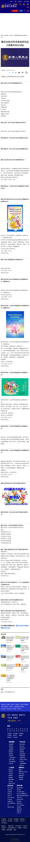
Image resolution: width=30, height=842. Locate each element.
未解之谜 (11, 769)
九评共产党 (19, 797)
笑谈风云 (11, 771)
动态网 (25, 827)
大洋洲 (21, 704)
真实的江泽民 (20, 799)
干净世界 (25, 826)
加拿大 (13, 704)
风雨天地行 (19, 803)
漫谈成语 (11, 777)
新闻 (8, 726)
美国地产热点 (12, 783)
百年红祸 (19, 801)
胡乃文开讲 (21, 773)
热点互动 (22, 746)
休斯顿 (26, 704)
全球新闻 (11, 744)
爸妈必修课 (11, 779)
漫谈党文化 (19, 809)
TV (21, 10)
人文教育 (11, 767)
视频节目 (22, 715)
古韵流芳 (11, 773)
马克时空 (22, 761)
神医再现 (21, 777)
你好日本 (10, 789)
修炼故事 (19, 810)
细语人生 (22, 765)
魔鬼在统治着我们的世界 (23, 795)
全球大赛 (15, 737)
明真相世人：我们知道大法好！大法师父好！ (10, 647)
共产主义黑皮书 (20, 805)
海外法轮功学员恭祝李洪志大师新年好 (25, 658)
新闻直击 (11, 751)
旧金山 (6, 706)
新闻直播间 (15, 10)
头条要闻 (9, 733)
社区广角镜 (11, 759)
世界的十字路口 (23, 759)
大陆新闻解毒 (23, 763)
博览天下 (15, 735)
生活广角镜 (10, 787)
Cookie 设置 (15, 839)
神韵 (11, 1)
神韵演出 (9, 737)
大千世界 (10, 799)
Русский (9, 708)
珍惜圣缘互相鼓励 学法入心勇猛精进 (25, 639)
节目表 (9, 718)
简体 (28, 1)
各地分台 (20, 1)
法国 (2, 706)
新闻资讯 (15, 715)
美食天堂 (10, 793)
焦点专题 (6, 35)
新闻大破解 (22, 753)
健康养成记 (21, 775)
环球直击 (11, 746)
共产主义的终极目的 (21, 793)
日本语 (14, 708)
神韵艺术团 (10, 826)
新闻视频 (11, 742)
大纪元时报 (18, 826)
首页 (2, 35)
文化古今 (11, 781)
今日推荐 (9, 735)
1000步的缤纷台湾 (11, 804)
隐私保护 (22, 819)
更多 (15, 829)
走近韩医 (21, 779)
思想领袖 (22, 751)
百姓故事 (19, 807)
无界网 (3, 829)
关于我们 (10, 819)
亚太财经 (11, 763)
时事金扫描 (22, 748)
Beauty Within (11, 797)
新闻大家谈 (22, 744)
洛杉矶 (17, 704)
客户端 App (4, 822)
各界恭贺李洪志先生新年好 (20, 35)
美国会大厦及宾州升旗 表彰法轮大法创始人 (10, 639)
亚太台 (11, 706)
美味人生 (10, 795)
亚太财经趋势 (12, 761)
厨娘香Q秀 (10, 801)
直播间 (15, 718)
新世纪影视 (9, 829)
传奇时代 (19, 789)
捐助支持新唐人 (12, 720)
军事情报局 (22, 755)
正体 (25, 1)
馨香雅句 (11, 775)
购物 (19, 720)
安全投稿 (10, 821)
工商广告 (19, 812)
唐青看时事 (22, 757)
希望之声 (4, 827)
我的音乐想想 (11, 807)
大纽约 (8, 704)
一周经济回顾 (12, 757)
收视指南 (16, 819)
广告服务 (16, 821)
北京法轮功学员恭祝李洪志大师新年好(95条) (10, 666)
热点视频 (15, 733)
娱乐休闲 (10, 785)
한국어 (19, 708)
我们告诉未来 (20, 787)
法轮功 (11, 35)
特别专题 (19, 785)
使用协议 (4, 821)
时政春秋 (22, 750)
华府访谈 (11, 755)
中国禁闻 (11, 748)
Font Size (22, 72)
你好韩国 (10, 791)
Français (3, 708)
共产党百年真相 (20, 791)
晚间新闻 (11, 750)
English (22, 706)
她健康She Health (23, 771)
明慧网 (19, 827)
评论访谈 (22, 742)
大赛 (15, 1)
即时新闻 (21, 733)
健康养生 (21, 767)
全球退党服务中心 (12, 827)
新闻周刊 (11, 753)
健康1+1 (21, 769)
